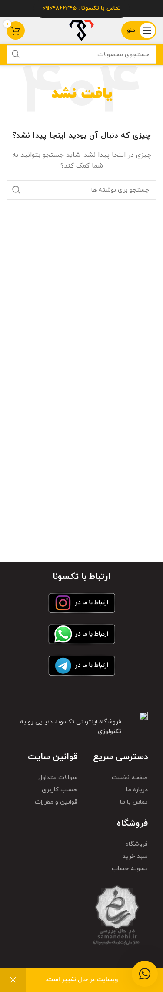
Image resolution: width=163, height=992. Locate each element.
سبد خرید (135, 856)
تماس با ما (134, 802)
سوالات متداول (57, 777)
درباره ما (137, 790)
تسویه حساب (130, 868)
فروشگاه (137, 844)
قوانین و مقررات (56, 802)
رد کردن (13, 980)
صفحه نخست (130, 777)
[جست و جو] (16, 54)
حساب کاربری (59, 790)
